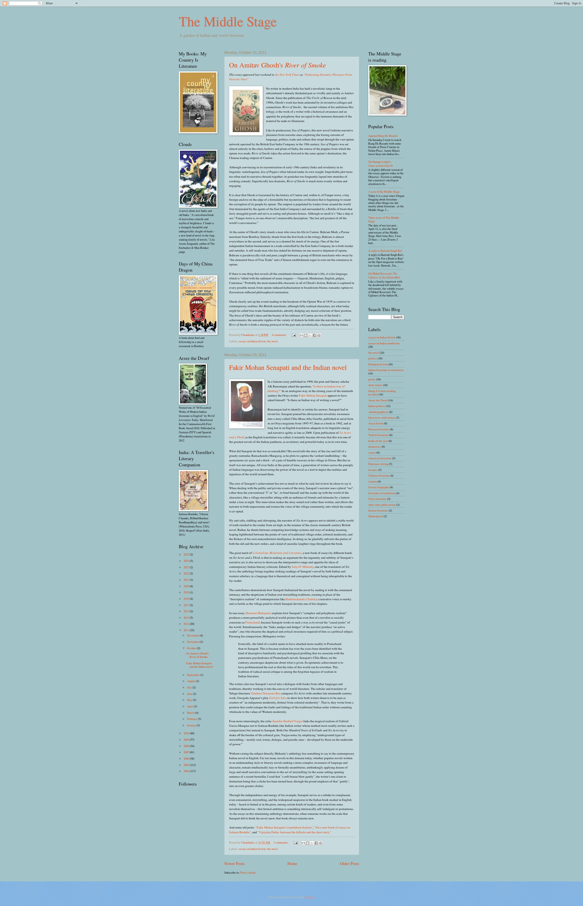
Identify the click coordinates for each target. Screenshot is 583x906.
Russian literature (378, 429)
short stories (375, 385)
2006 (187, 758)
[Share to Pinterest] (319, 335)
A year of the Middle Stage (384, 192)
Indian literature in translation (385, 370)
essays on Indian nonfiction (383, 343)
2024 (187, 561)
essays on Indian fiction (252, 341)
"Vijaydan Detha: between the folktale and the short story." (294, 832)
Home (292, 863)
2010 (187, 733)
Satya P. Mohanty (303, 567)
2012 (187, 624)
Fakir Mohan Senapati (313, 395)
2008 (187, 746)
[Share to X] (310, 335)
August (191, 681)
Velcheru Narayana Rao (266, 693)
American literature (379, 458)
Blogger (309, 897)
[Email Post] (293, 335)
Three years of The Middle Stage (383, 219)
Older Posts (349, 863)
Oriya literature (377, 499)
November (193, 642)
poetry (372, 379)
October (192, 648)
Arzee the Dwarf (378, 400)
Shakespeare (375, 516)
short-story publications (382, 505)
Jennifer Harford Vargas (287, 721)
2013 (187, 617)
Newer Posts (234, 863)
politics (372, 358)
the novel (272, 341)
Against (383, 136)
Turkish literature (378, 435)
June (190, 694)
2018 (187, 599)
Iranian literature (378, 510)
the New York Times (287, 75)
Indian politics (376, 406)
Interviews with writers (381, 417)
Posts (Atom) (248, 872)
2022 (187, 573)
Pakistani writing (378, 464)
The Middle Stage (228, 21)
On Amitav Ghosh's (277, 64)
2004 (187, 771)
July (189, 687)
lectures (373, 470)
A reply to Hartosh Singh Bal (385, 251)
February (192, 719)
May (190, 700)
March (191, 713)
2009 (187, 739)
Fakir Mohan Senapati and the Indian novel (288, 367)
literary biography (378, 487)
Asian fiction (375, 423)
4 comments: (279, 335)
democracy (374, 446)
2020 (187, 586)
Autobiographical (378, 412)
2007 (187, 752)
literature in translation (381, 493)
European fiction (377, 364)
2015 (187, 611)
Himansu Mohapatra (258, 613)
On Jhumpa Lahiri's (380, 163)
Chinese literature (378, 475)
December (193, 635)
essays (372, 452)
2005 (187, 765)
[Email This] (301, 335)
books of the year (378, 441)
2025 (187, 554)
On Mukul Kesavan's (384, 275)
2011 (187, 630)
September (193, 675)
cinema (372, 481)
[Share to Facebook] (314, 335)
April (190, 706)
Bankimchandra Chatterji (301, 599)
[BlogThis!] (306, 335)
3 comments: (281, 842)
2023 (187, 567)
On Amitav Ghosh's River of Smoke (197, 655)
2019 (187, 592)
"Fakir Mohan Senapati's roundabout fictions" (284, 827)
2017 (187, 605)
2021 (187, 580)
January (192, 725)
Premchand (252, 622)
